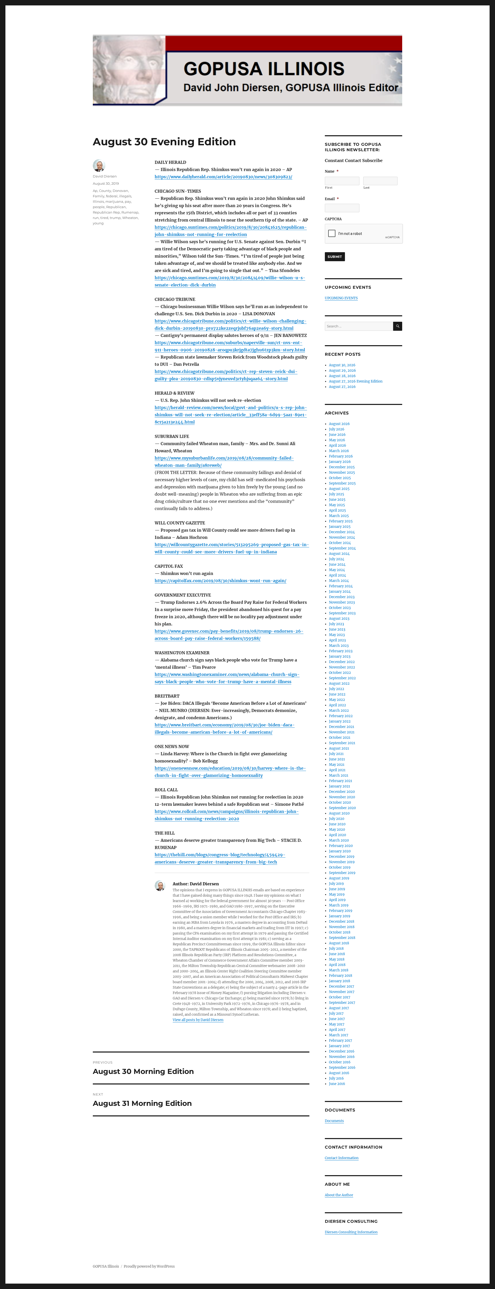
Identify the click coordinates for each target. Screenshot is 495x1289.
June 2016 (337, 1084)
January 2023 (339, 656)
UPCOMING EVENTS (341, 298)
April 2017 (337, 1030)
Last (367, 187)
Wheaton (130, 218)
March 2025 (339, 516)
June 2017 (337, 1019)
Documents (334, 1121)
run (96, 218)
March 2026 (339, 451)
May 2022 (337, 700)
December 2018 (341, 921)
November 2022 (342, 667)
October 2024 (340, 543)
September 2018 (342, 938)
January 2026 (340, 462)
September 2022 (342, 678)
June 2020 (337, 824)
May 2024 (337, 570)
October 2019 (340, 867)
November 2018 (341, 927)
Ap (95, 191)
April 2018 (337, 965)
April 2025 (337, 510)
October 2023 (340, 608)
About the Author (339, 1195)
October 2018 (339, 932)
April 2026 (337, 445)
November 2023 (342, 602)
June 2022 (337, 694)
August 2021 (339, 748)
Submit (335, 257)
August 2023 (339, 618)
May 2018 (336, 959)
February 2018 (340, 975)
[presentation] (364, 234)
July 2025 (336, 494)
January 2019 (339, 916)
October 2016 (340, 1062)
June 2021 (337, 759)
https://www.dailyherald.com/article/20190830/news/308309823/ (223, 176)
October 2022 (340, 673)
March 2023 (339, 645)
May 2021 (336, 764)
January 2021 (339, 786)
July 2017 (336, 1013)
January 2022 (340, 721)
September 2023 (342, 613)
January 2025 (340, 526)
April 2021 (337, 770)
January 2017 (339, 1046)
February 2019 (340, 911)
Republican (116, 207)
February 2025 (341, 521)
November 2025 (342, 472)
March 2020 (339, 840)
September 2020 (342, 808)
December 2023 (341, 597)
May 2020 (337, 829)
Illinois (98, 201)
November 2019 (342, 862)
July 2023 (336, 624)
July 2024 (336, 559)
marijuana (114, 201)
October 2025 (340, 478)
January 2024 (340, 591)
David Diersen (105, 176)
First (328, 187)
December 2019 (341, 856)
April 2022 (337, 705)
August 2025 (339, 489)
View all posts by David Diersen (198, 1020)
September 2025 (342, 483)
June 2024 (337, 564)
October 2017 (339, 997)
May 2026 (337, 440)
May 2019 (337, 894)
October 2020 (340, 802)
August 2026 (339, 424)
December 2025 (342, 467)
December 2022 (342, 662)
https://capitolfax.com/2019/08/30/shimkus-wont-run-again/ (220, 580)
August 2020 (339, 813)
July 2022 (336, 689)
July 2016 (336, 1078)
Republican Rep (106, 212)
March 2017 (338, 1035)
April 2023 (337, 640)
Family (98, 196)
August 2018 (339, 943)
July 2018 (336, 948)
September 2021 (342, 743)
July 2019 (336, 883)
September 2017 (342, 1002)
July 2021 (336, 754)
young (98, 223)
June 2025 (337, 499)
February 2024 (341, 586)
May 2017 (336, 1024)
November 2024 (342, 537)
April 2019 (337, 900)
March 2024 (339, 581)
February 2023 (340, 651)
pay (128, 201)
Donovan (120, 191)
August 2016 (339, 1073)
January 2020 (340, 851)
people (99, 207)
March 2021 (338, 775)
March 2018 (338, 970)
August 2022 (339, 683)
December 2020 (342, 792)
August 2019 (339, 878)
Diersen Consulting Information (351, 1232)
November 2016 (342, 1057)
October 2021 (339, 737)
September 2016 (342, 1067)
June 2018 (337, 954)
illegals (125, 196)
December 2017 (341, 986)
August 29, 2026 (342, 370)
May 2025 (337, 505)
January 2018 (339, 981)
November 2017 (341, 992)
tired (104, 218)
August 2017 (339, 1008)
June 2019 (337, 889)
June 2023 (337, 629)
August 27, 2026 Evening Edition (356, 381)
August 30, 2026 (342, 365)
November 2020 (342, 797)
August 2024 (339, 554)
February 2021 (340, 781)
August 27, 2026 (342, 387)
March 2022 (339, 710)
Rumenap (129, 212)
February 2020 (341, 846)
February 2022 (341, 716)
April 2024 (337, 575)
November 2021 (341, 732)
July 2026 (336, 429)
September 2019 (342, 873)
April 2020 (337, 835)
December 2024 (342, 532)
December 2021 (341, 727)
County (105, 191)
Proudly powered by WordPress (149, 1266)
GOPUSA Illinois (106, 1266)
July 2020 (336, 819)
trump (115, 218)
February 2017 (340, 1040)
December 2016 (341, 1051)
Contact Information (342, 1158)
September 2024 (342, 548)
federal (112, 196)
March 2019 (339, 905)
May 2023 (337, 635)
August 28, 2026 (342, 376)
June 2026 (337, 435)
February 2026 (341, 456)
